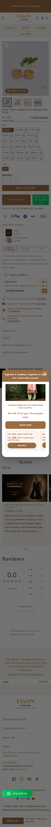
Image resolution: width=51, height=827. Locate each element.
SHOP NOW (26, 425)
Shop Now (22, 445)
